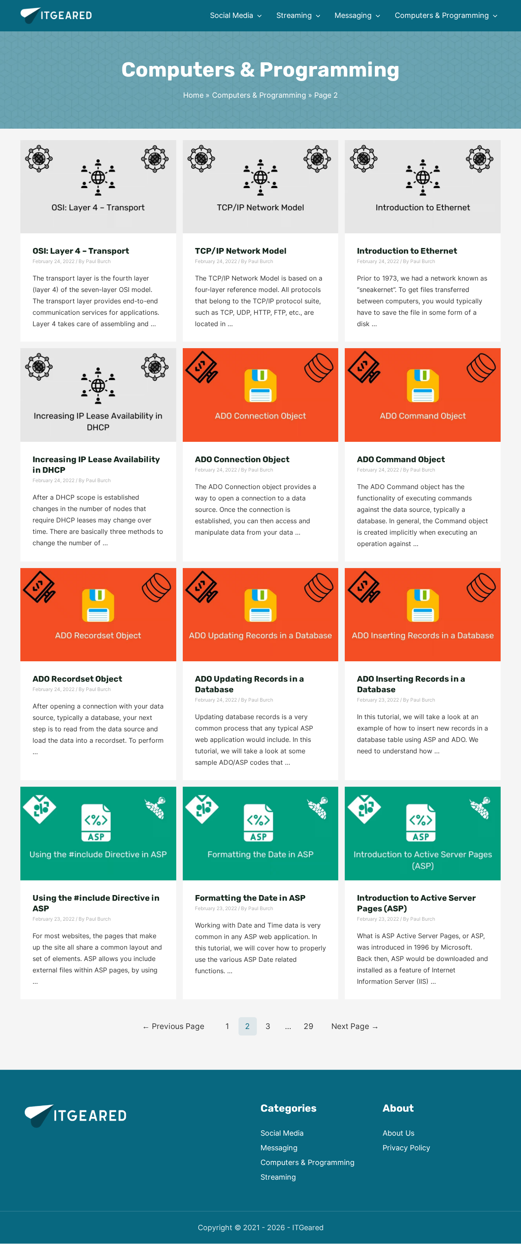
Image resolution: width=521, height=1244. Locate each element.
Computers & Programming (307, 1162)
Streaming (278, 1177)
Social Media (282, 1133)
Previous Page (173, 1026)
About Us (398, 1133)
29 (308, 1026)
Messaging (279, 1147)
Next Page (355, 1026)
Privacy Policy (406, 1147)
